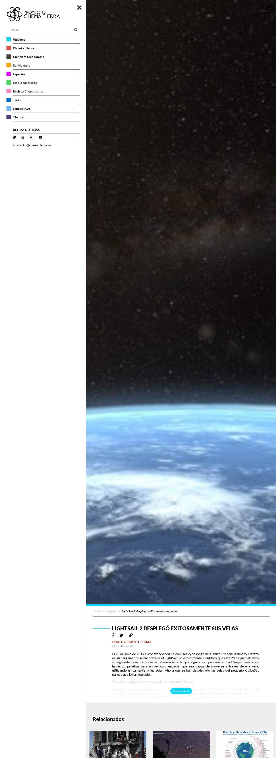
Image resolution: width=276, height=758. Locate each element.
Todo (17, 100)
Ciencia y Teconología (28, 57)
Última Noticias (26, 130)
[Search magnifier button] (77, 30)
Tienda (18, 117)
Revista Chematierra (28, 91)
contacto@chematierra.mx (32, 145)
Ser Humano (21, 65)
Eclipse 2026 (21, 108)
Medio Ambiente (25, 82)
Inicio (98, 611)
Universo (19, 39)
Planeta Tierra (23, 48)
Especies (19, 74)
